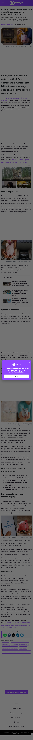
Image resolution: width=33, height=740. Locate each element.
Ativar (16, 376)
